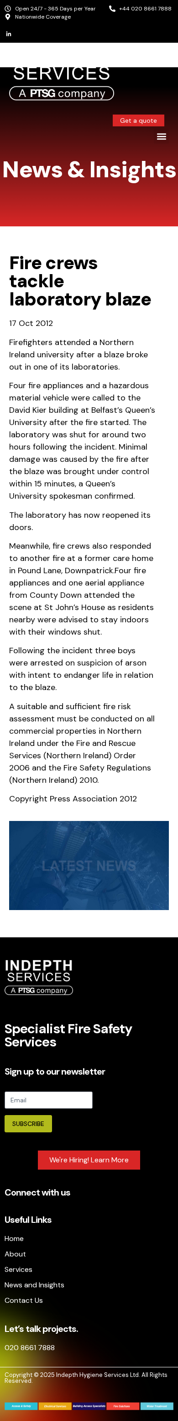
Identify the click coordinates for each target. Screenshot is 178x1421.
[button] (161, 136)
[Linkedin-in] (9, 34)
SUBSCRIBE (28, 1124)
